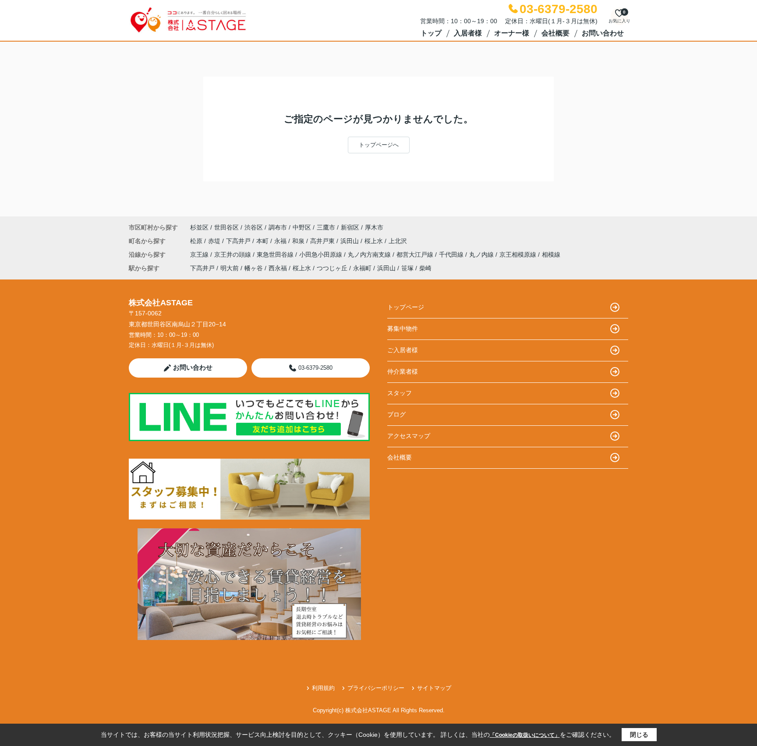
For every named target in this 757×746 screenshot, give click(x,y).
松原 (197, 240)
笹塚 (407, 268)
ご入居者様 (402, 350)
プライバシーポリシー (375, 688)
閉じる (639, 734)
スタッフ (399, 392)
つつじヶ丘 (332, 268)
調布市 (278, 227)
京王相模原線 (518, 254)
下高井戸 (239, 240)
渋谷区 (253, 227)
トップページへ (379, 144)
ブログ (396, 414)
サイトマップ (434, 688)
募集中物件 (402, 328)
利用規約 (323, 688)
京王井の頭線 (233, 254)
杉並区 (199, 227)
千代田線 (452, 254)
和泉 (299, 240)
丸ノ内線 (482, 254)
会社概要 (555, 33)
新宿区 (350, 227)
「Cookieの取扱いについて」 (525, 735)
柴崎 (425, 268)
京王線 (200, 254)
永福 (281, 240)
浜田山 (350, 240)
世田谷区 (226, 227)
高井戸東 (323, 240)
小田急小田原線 (321, 254)
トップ (431, 33)
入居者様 (468, 33)
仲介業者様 (402, 371)
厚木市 (374, 227)
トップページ (405, 307)
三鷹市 (326, 227)
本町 (263, 240)
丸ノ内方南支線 (370, 254)
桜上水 (374, 240)
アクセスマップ (408, 435)
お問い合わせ (603, 33)
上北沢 (398, 240)
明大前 (229, 268)
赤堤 (215, 240)
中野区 (302, 227)
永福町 (362, 268)
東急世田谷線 (276, 254)
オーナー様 (511, 33)
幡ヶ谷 (253, 268)
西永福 (278, 268)
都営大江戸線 (415, 254)
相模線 (551, 254)
